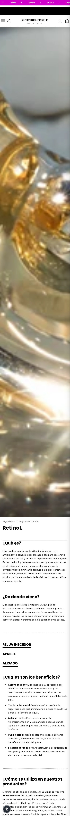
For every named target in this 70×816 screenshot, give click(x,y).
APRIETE (9, 654)
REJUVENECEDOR (17, 644)
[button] (7, 809)
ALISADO (10, 663)
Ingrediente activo (29, 521)
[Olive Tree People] (34, 21)
